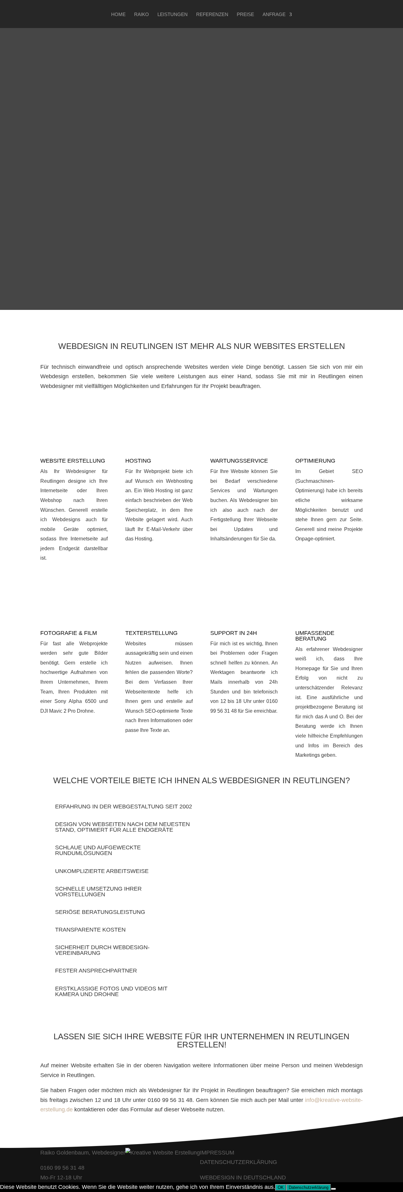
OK (281, 1187)
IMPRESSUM (217, 1152)
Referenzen (212, 14)
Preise (245, 14)
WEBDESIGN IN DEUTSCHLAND (243, 1177)
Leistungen (172, 14)
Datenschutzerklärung (308, 1187)
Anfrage (274, 14)
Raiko (141, 14)
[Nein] (333, 1189)
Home (118, 14)
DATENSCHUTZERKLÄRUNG (238, 1162)
